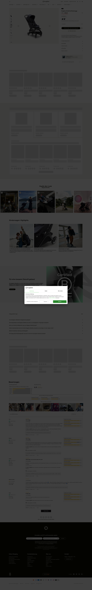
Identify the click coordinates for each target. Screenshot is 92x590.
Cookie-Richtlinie (52, 297)
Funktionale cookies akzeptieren (32, 301)
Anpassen (45, 301)
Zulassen (59, 301)
